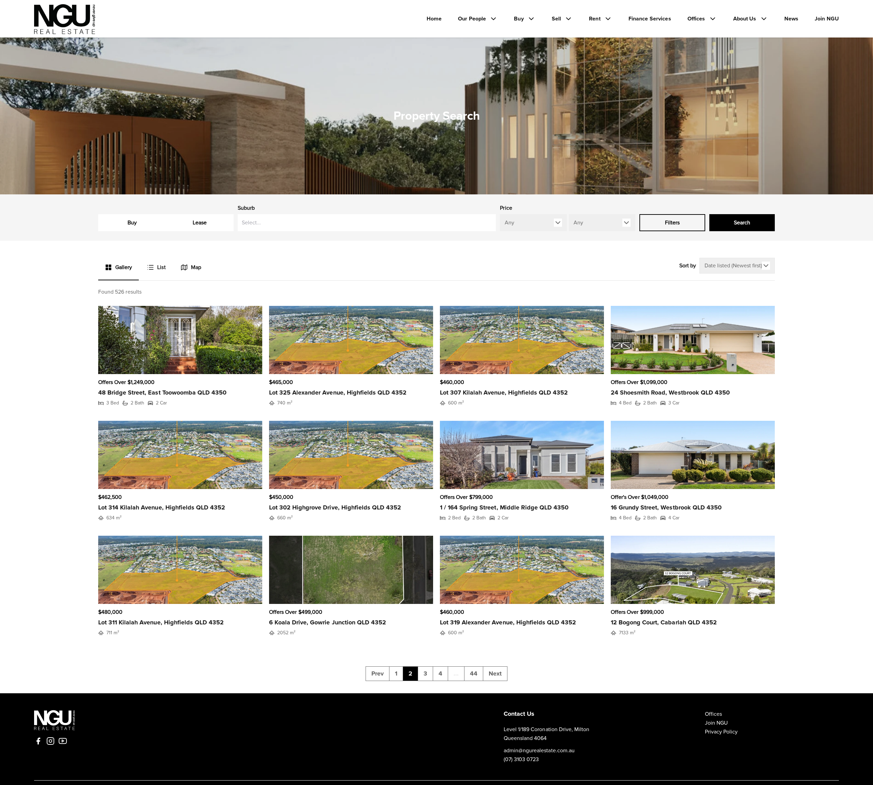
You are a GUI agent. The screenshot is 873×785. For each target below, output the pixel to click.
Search (742, 222)
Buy (132, 222)
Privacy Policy (721, 731)
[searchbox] (343, 222)
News (791, 18)
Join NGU (827, 18)
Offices (713, 714)
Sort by (687, 265)
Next (495, 673)
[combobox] (367, 222)
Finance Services (649, 18)
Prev (377, 673)
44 (473, 673)
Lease (200, 222)
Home (434, 18)
